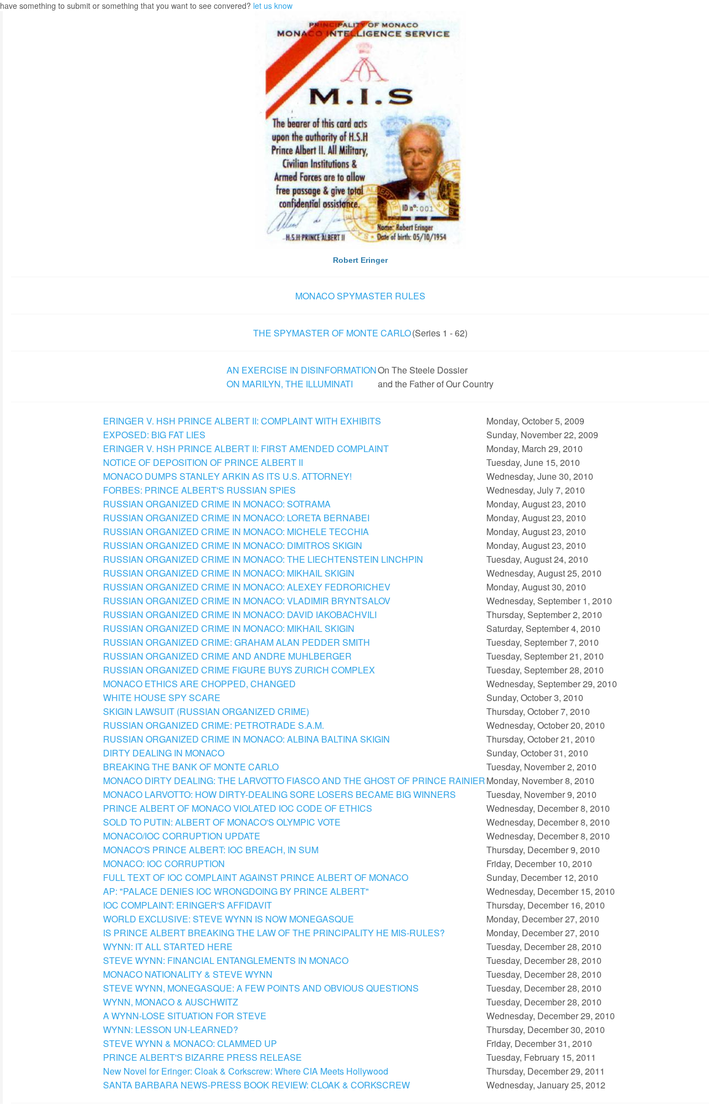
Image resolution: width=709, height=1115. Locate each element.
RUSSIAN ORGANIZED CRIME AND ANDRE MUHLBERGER (227, 656)
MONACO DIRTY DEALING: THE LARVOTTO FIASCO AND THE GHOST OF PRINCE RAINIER (294, 780)
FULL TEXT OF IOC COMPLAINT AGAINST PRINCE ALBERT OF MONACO (255, 877)
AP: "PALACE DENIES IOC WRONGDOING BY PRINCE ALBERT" (236, 891)
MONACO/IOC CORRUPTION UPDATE (181, 835)
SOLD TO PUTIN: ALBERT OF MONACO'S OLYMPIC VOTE (222, 822)
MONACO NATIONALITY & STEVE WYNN (188, 974)
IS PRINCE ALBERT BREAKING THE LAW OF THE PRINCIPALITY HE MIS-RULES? (274, 932)
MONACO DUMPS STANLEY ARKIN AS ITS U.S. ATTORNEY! (227, 476)
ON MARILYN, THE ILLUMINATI (290, 383)
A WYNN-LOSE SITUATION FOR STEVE (184, 1015)
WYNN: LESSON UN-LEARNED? (170, 1029)
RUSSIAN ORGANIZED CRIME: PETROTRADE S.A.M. (213, 725)
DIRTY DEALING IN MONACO (163, 752)
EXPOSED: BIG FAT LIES (154, 434)
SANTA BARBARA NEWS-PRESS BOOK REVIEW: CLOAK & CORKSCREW (256, 1084)
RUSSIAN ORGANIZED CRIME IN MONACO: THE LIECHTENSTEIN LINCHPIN (263, 559)
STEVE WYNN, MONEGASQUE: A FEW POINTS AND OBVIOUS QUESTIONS (261, 988)
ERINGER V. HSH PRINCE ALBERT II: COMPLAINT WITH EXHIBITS (242, 420)
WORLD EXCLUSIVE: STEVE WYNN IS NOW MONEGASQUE (228, 918)
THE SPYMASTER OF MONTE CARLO (332, 332)
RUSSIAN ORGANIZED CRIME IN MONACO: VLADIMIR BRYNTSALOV (247, 600)
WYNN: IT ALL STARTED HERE (168, 946)
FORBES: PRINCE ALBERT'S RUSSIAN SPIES (199, 490)
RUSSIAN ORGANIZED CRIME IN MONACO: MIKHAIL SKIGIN (228, 573)
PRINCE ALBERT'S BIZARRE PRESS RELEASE (202, 1057)
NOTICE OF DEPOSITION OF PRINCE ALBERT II (203, 462)
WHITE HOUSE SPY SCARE (161, 697)
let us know (272, 5)
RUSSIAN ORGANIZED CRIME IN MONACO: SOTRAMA (217, 503)
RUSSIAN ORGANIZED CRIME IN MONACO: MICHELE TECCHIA (236, 531)
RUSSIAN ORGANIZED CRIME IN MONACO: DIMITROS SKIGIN (232, 545)
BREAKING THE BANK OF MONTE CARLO (191, 766)
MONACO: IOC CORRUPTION (164, 863)
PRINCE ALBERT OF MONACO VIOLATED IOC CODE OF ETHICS (237, 808)
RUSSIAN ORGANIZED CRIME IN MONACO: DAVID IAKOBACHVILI (240, 614)
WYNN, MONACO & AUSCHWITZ (170, 1001)
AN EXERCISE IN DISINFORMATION (302, 370)
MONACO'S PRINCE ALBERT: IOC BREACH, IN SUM (210, 849)
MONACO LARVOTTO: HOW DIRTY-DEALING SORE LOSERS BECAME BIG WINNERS (279, 794)
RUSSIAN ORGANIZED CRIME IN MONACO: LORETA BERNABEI (236, 517)
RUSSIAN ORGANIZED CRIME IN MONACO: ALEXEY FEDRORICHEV (247, 586)
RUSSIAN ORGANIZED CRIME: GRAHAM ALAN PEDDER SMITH (236, 642)
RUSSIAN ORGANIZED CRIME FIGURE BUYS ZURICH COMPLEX (239, 669)
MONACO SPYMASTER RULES (360, 295)
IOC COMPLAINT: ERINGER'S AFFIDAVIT (187, 905)
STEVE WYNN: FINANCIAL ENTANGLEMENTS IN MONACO (225, 960)
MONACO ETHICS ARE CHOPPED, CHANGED (199, 683)
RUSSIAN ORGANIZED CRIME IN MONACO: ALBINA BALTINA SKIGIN (246, 739)
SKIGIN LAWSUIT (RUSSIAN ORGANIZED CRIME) (206, 711)
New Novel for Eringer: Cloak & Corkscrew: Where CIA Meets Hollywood (245, 1071)
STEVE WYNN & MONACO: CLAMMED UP (190, 1043)
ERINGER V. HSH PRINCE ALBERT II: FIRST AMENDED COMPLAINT (246, 448)
